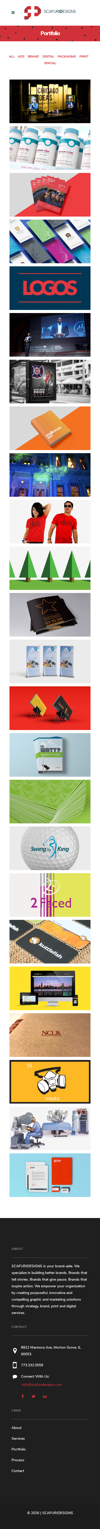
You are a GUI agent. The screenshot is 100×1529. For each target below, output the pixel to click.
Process (18, 1460)
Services (18, 1438)
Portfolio (19, 1449)
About (17, 1427)
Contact (18, 1470)
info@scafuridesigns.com (42, 1384)
